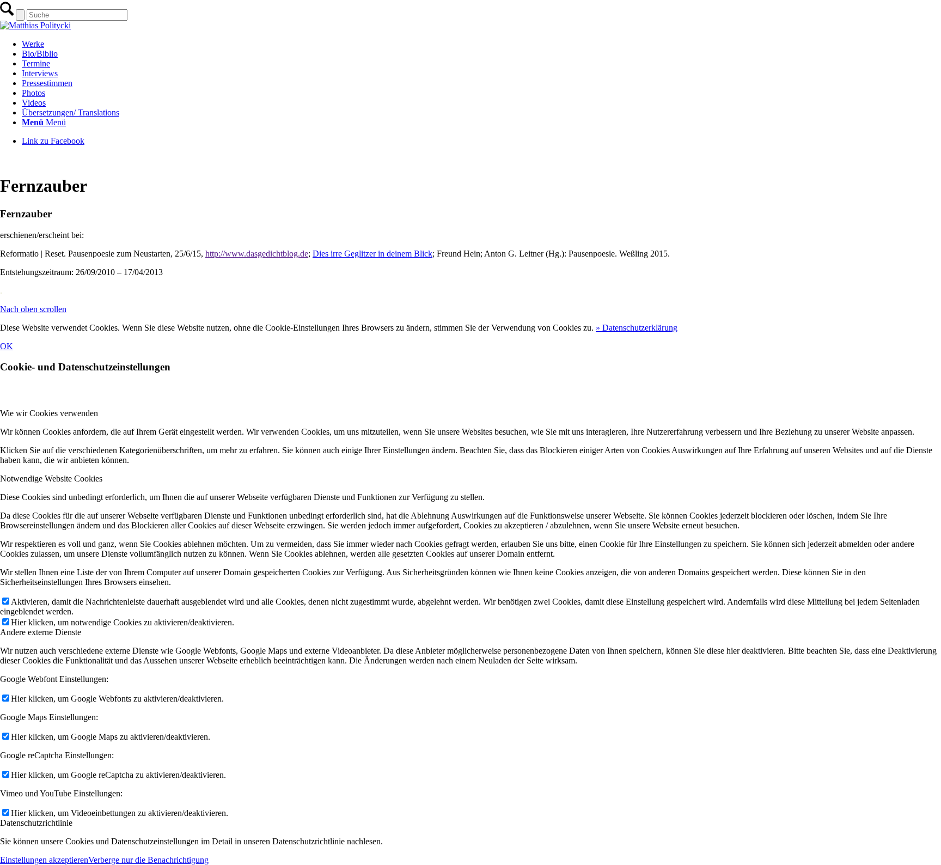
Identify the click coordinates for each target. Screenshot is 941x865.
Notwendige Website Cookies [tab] (51, 478)
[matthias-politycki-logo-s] (35, 25)
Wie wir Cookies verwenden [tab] (49, 413)
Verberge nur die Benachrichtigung (148, 859)
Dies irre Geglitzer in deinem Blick (372, 253)
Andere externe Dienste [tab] (40, 632)
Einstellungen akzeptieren (44, 859)
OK (6, 346)
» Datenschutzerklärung (636, 327)
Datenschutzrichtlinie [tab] (36, 822)
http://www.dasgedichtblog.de (256, 253)
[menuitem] (481, 44)
